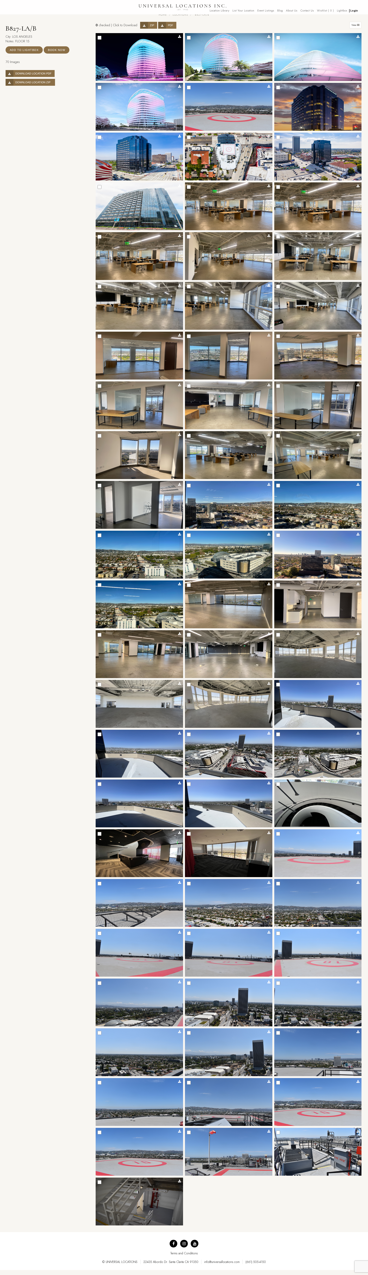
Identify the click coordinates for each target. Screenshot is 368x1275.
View (354, 25)
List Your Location (243, 10)
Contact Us (307, 10)
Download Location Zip (33, 82)
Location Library (219, 10)
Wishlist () (325, 10)
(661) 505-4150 (256, 1262)
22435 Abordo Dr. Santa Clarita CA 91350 (170, 1262)
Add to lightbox (24, 49)
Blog (280, 10)
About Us (291, 10)
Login (354, 10)
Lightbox (342, 10)
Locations (180, 14)
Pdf (170, 25)
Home (163, 14)
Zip (152, 25)
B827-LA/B (201, 14)
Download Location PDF (33, 73)
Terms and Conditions (184, 1253)
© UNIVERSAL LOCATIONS (119, 1262)
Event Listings (265, 10)
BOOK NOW (56, 49)
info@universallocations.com (222, 1262)
